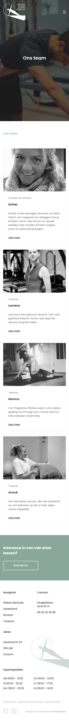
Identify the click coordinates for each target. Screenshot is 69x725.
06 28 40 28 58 (46, 612)
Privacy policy (10, 701)
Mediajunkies (59, 711)
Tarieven (8, 621)
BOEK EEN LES (20, 565)
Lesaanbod (10, 609)
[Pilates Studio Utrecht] (14, 12)
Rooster (8, 615)
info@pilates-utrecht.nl (45, 604)
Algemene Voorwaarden (31, 701)
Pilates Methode (13, 603)
